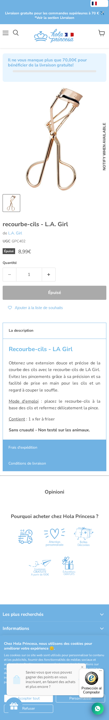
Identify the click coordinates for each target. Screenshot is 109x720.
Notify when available (104, 147)
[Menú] (100, 672)
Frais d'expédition (22, 447)
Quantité (10, 263)
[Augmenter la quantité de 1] (49, 274)
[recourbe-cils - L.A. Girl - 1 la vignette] (11, 203)
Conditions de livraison (27, 463)
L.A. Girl (15, 233)
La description (21, 330)
